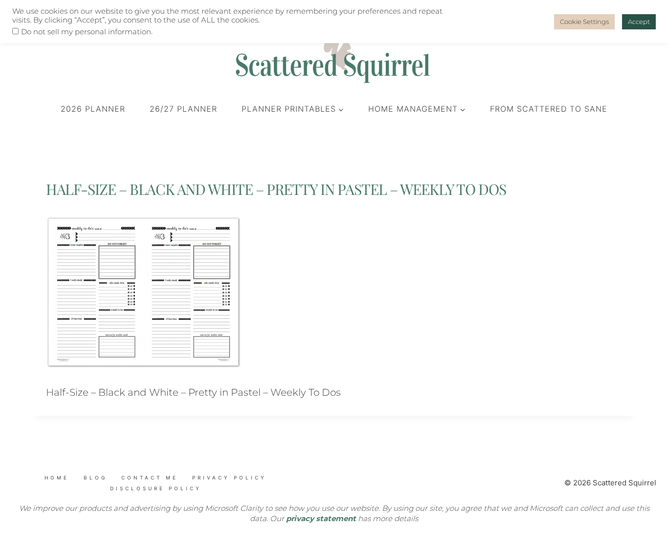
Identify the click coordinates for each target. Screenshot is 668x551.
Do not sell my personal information (86, 31)
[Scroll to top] (69, 496)
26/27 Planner (183, 109)
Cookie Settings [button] (584, 21)
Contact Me (149, 477)
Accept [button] (639, 21)
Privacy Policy (229, 477)
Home (57, 477)
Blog (95, 477)
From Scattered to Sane (548, 109)
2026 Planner (93, 109)
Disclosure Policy (155, 488)
